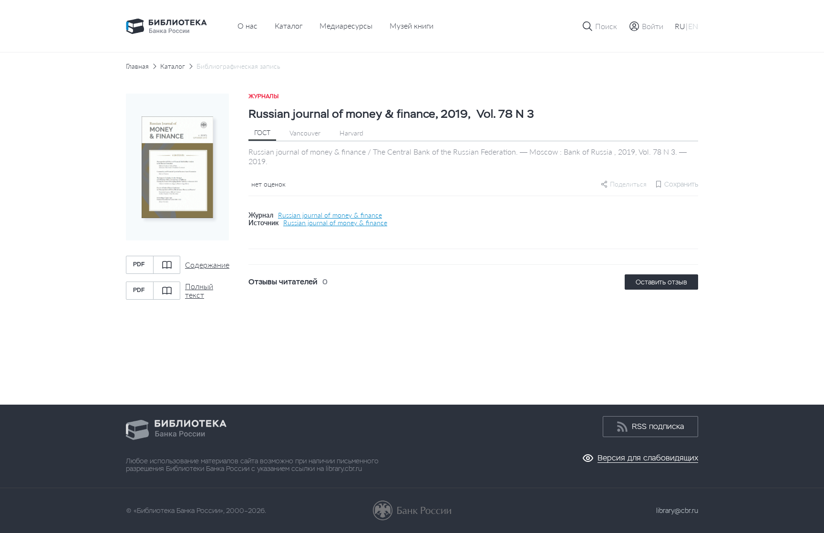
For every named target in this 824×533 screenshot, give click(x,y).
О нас (247, 25)
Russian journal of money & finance (330, 215)
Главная (137, 66)
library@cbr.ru (677, 510)
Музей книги (411, 25)
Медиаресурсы (345, 25)
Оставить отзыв (661, 282)
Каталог (288, 25)
